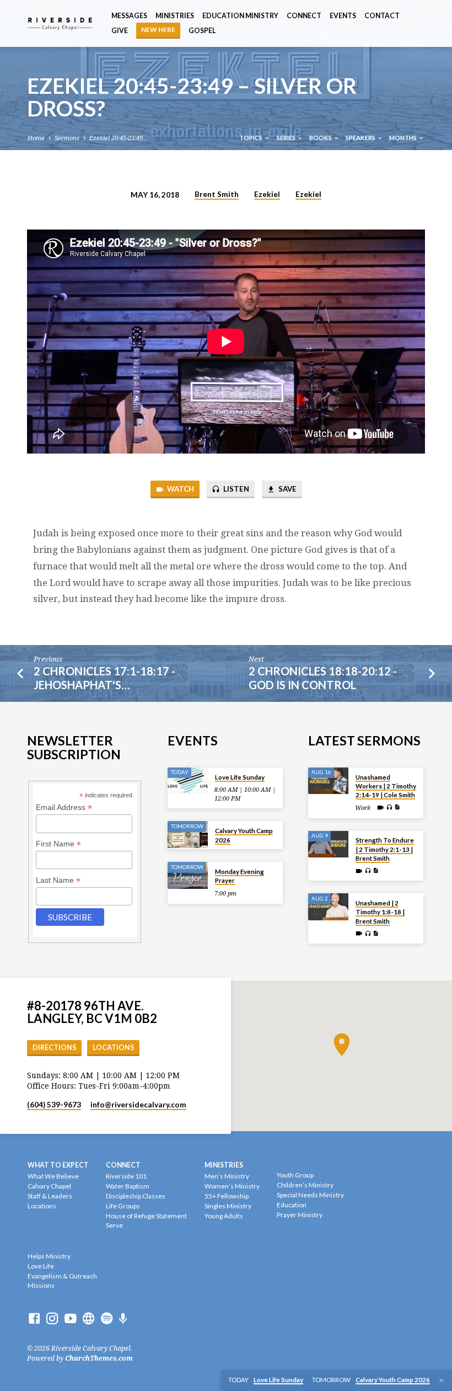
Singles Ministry (228, 1206)
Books (321, 137)
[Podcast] (123, 1319)
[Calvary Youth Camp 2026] (188, 834)
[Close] (441, 1380)
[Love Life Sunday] (188, 781)
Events (343, 16)
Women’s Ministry (232, 1186)
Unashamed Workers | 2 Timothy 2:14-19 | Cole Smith (386, 786)
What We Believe (53, 1176)
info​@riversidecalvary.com (138, 1104)
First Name (58, 844)
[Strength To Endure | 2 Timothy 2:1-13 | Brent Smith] (328, 844)
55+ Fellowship (227, 1196)
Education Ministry (240, 16)
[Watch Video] (380, 807)
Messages (129, 16)
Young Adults (224, 1216)
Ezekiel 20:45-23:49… (118, 138)
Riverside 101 (126, 1176)
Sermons (67, 138)
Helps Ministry (49, 1256)
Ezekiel (267, 194)
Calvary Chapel (49, 1186)
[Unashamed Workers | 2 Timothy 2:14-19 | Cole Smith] (328, 781)
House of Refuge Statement (146, 1216)
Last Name (58, 880)
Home (36, 138)
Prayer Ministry (299, 1215)
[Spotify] (107, 1318)
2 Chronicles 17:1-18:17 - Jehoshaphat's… (104, 677)
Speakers (361, 137)
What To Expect (58, 1165)
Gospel (202, 30)
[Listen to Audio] (389, 808)
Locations (113, 1047)
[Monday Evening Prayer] (188, 875)
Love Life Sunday (240, 777)
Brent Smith (217, 194)
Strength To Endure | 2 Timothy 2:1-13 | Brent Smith (385, 849)
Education (291, 1205)
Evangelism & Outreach (62, 1276)
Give (119, 30)
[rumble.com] (89, 1318)
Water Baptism (127, 1186)
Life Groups (123, 1206)
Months (403, 137)
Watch (179, 488)
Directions (55, 1047)
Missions (41, 1285)
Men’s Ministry (227, 1176)
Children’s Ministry (305, 1185)
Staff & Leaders (50, 1196)
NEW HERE (158, 29)
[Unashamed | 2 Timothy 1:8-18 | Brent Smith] (328, 906)
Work (362, 808)
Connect (304, 16)
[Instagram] (52, 1318)
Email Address (64, 807)
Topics (251, 137)
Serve (114, 1225)
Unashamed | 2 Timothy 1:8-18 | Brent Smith (380, 912)
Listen (235, 488)
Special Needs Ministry (310, 1195)
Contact (382, 16)
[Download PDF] (397, 807)
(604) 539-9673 (54, 1104)
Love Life (41, 1266)
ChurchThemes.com (99, 1358)
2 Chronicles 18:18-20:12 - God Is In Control (323, 677)
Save (287, 488)
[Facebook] (34, 1318)
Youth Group (295, 1175)
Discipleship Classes (135, 1196)
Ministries (174, 16)
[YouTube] (70, 1318)
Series (287, 137)
